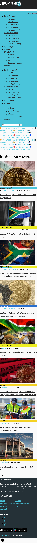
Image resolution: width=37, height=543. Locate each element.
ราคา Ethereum (13, 38)
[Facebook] (4, 518)
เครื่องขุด (11, 60)
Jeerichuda (5, 387)
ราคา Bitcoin (12, 35)
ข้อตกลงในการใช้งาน (22, 503)
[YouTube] (5, 523)
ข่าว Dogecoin (13, 27)
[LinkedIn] (4, 520)
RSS (16, 506)
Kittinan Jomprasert (8, 308)
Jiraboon (5, 423)
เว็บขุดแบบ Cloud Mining (16, 63)
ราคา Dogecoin (13, 41)
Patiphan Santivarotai (9, 190)
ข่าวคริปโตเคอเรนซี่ (10, 16)
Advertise (3, 506)
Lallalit (4, 348)
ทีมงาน (2, 501)
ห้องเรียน (7, 66)
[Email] (4, 525)
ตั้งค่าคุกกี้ (3, 509)
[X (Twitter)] (4, 522)
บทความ (7, 49)
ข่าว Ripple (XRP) (14, 30)
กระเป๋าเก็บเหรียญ (14, 57)
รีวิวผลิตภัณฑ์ (9, 52)
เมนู (1, 12)
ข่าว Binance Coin (14, 24)
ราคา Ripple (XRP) (14, 44)
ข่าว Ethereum (13, 21)
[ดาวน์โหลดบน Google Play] (20, 530)
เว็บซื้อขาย (11, 55)
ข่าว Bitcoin (12, 19)
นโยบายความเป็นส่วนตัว (7, 503)
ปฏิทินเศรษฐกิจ (9, 46)
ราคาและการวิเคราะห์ (11, 33)
